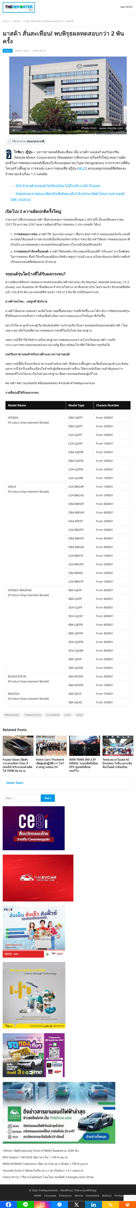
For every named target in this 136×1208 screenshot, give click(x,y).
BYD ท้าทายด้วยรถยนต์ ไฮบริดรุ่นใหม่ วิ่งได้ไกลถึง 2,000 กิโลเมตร (58, 185)
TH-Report (120, 1195)
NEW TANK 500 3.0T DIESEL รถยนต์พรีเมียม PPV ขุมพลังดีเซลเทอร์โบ (83, 765)
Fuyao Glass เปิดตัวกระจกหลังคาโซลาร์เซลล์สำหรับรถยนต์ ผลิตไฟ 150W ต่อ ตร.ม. (17, 765)
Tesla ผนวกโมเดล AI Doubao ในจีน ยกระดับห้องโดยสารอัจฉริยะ (117, 763)
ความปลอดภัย (52, 714)
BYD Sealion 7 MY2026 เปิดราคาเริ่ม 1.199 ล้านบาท (35, 1157)
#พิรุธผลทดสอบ (12, 714)
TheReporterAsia (32, 714)
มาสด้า (67, 714)
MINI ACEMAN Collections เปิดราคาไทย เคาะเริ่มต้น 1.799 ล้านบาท (45, 1164)
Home (6, 21)
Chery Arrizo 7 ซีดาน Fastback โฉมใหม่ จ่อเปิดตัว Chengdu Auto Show (48, 1177)
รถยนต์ (79, 714)
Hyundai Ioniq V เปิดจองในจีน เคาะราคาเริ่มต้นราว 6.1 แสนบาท (43, 1170)
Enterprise (65, 1195)
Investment (92, 1195)
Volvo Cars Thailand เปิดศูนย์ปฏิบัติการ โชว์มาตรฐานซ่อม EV (50, 763)
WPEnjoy (91, 1190)
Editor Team (22, 50)
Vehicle (16, 21)
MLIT (82, 168)
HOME (37, 1195)
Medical (106, 1195)
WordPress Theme (71, 1190)
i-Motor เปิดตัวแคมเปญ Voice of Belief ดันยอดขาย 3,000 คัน (41, 1151)
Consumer (50, 1195)
